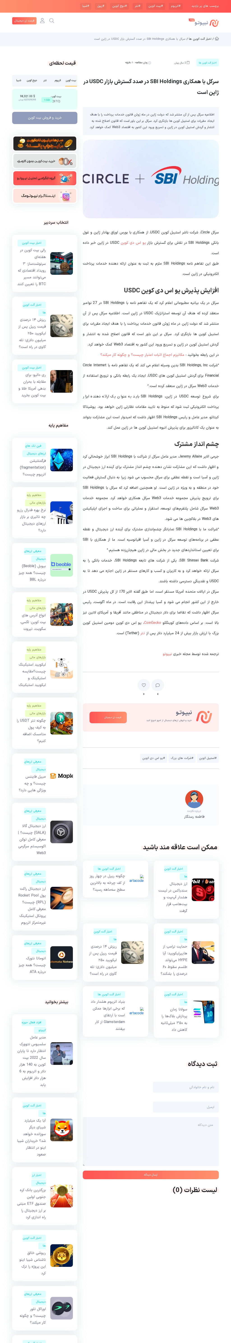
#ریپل (100, 6)
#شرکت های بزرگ (182, 758)
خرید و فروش (45, 117)
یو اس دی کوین (133, 243)
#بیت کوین (155, 6)
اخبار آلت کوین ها (109, 869)
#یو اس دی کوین (153, 758)
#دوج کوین (119, 6)
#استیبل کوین (208, 758)
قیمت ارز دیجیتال (24, 21)
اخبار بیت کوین (31, 243)
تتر (143, 633)
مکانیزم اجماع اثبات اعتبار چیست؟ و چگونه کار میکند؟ (142, 355)
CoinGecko (152, 623)
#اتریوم (175, 6)
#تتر (137, 6)
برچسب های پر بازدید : (204, 6)
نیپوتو (167, 654)
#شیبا (85, 6)
